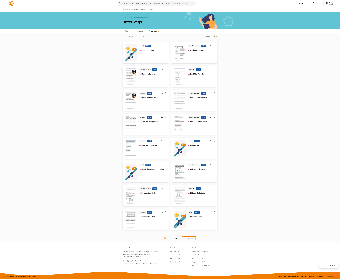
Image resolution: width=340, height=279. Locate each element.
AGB (285, 276)
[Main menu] (4, 3)
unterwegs (135, 9)
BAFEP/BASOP (206, 265)
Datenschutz (312, 276)
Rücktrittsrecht (304, 276)
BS (202, 258)
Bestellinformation (175, 262)
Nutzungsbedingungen (293, 276)
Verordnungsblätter (176, 255)
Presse (132, 264)
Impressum (279, 276)
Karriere (138, 264)
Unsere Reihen (126, 9)
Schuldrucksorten (175, 258)
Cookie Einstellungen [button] (330, 276)
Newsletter (153, 264)
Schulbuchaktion (175, 251)
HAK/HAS (194, 262)
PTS (193, 258)
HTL (193, 265)
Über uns (125, 264)
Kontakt (145, 264)
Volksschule (195, 251)
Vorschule (205, 251)
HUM (203, 262)
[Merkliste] (318, 3)
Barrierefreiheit (320, 276)
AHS (203, 255)
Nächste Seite (189, 238)
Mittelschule (195, 255)
